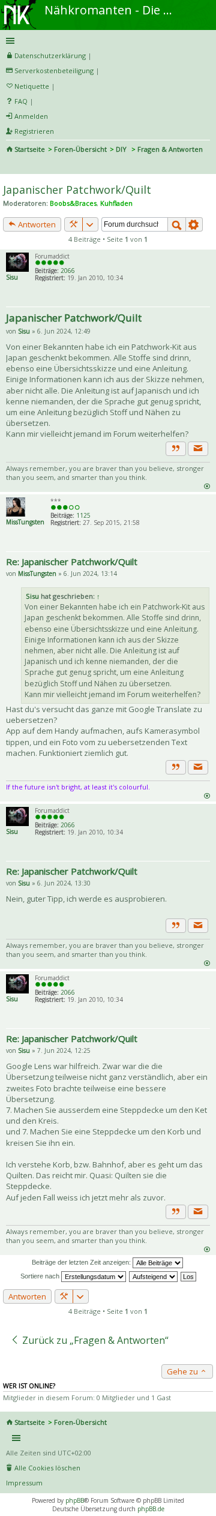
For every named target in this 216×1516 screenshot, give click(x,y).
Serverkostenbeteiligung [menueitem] (54, 70)
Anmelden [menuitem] (31, 116)
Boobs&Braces (73, 203)
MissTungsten (25, 522)
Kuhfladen (116, 203)
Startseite (29, 149)
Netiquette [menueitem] (31, 86)
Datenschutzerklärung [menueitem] (50, 55)
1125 (83, 515)
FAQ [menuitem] (21, 101)
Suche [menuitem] (11, 165)
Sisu (12, 277)
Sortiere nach (40, 1276)
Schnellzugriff (106, 41)
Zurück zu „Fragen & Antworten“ (94, 1340)
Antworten (36, 224)
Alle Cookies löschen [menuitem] (47, 1467)
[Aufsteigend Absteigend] (154, 1276)
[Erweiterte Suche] (194, 224)
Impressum (24, 1482)
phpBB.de (150, 1509)
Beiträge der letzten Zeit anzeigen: (82, 1262)
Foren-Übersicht (80, 149)
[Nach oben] (206, 485)
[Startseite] (20, 4)
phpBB (74, 1500)
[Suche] (176, 224)
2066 (68, 270)
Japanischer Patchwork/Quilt (77, 189)
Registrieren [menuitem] (34, 131)
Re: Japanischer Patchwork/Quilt (71, 562)
